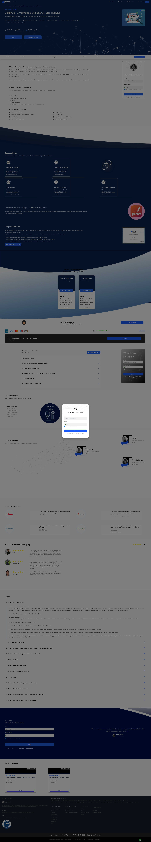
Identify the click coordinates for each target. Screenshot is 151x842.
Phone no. (66, 421)
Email (65, 415)
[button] (65, 424)
